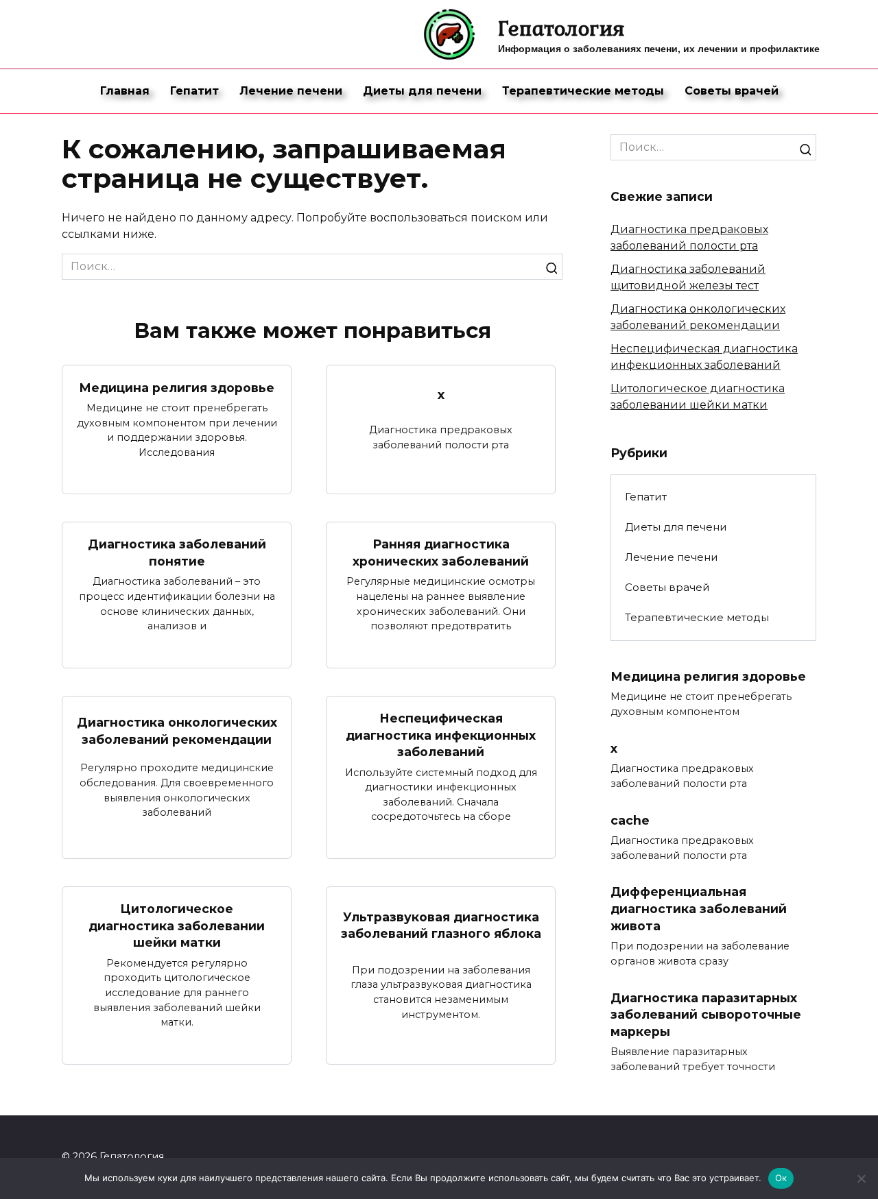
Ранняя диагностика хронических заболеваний (441, 552)
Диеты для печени (422, 90)
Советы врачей (732, 90)
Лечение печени (290, 90)
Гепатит (194, 90)
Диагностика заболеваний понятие (177, 552)
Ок (781, 1177)
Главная (125, 90)
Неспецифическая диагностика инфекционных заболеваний (441, 735)
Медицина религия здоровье (176, 387)
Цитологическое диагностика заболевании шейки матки (176, 925)
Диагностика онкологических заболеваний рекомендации (177, 731)
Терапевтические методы (583, 90)
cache (630, 819)
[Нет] (861, 1178)
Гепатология (561, 28)
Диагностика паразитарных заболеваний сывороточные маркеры (705, 1014)
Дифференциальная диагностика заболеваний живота (698, 908)
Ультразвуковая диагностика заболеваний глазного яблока (441, 925)
